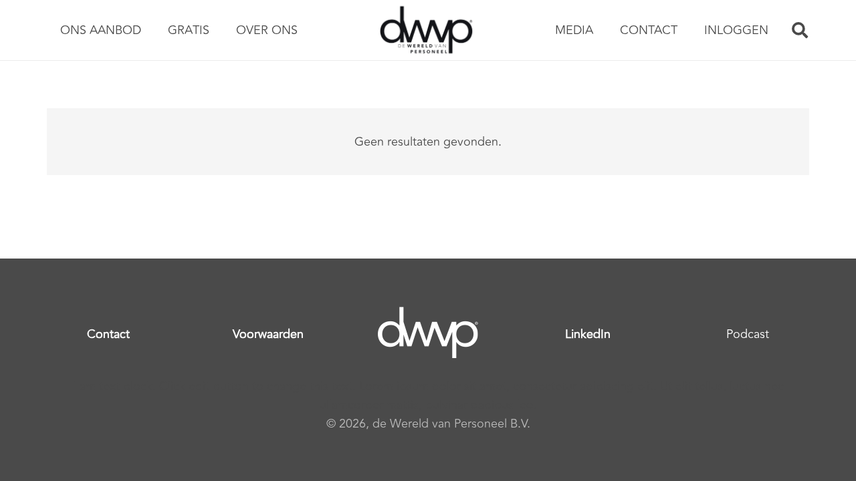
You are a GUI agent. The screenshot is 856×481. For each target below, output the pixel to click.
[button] (799, 30)
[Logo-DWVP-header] (427, 30)
